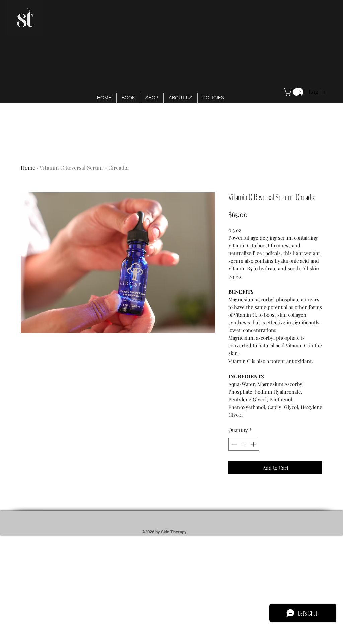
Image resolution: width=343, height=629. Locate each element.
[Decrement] (233, 444)
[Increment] (254, 444)
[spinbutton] (244, 444)
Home (28, 167)
